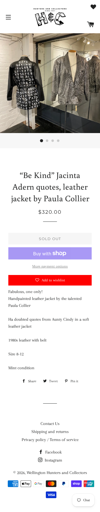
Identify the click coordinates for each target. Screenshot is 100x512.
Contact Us (50, 423)
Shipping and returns (50, 431)
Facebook (53, 452)
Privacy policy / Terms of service (50, 439)
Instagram (53, 460)
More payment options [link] (50, 266)
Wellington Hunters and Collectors (57, 472)
